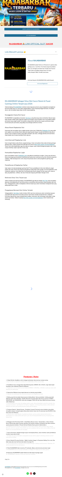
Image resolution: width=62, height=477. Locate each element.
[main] (31, 13)
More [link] (54, 2)
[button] (60, 2)
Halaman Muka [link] (47, 2)
